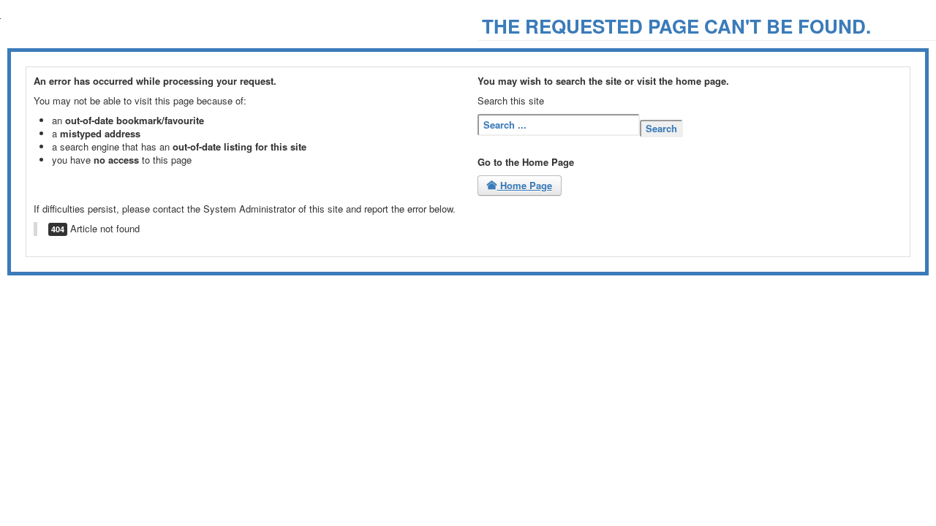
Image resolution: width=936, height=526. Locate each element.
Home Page (524, 185)
